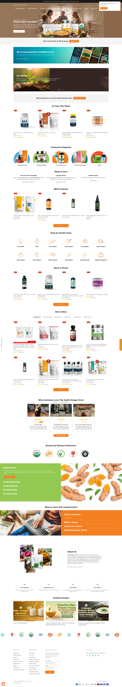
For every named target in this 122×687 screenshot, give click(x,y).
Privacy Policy (32, 667)
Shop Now (93, 180)
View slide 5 (66, 35)
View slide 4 (62, 35)
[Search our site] (98, 5)
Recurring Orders (33, 671)
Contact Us (16, 659)
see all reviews (79, 98)
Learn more (103, 8)
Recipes (15, 665)
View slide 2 (55, 35)
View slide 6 (70, 35)
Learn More (19, 31)
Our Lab (31, 655)
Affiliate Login (32, 663)
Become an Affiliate (34, 661)
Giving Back (32, 657)
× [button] (119, 2)
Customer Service (17, 661)
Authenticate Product (18, 669)
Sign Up (49, 672)
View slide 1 (51, 35)
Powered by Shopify (17, 683)
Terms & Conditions (34, 665)
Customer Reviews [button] (120, 344)
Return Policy (32, 669)
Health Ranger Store (21, 681)
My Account (16, 653)
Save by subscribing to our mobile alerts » (96, 653)
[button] (26, 417)
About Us (15, 657)
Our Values (32, 653)
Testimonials (16, 667)
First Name (47, 660)
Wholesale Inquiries (34, 659)
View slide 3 (59, 35)
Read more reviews (61, 435)
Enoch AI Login (17, 655)
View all (61, 225)
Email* (46, 665)
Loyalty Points (17, 663)
